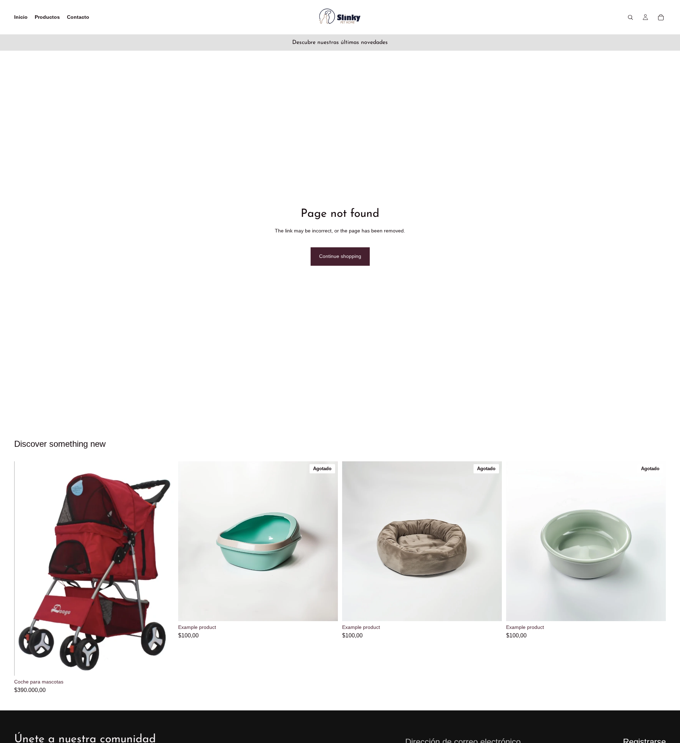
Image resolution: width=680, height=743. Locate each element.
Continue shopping (340, 256)
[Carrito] (661, 17)
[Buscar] (630, 17)
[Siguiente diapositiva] (163, 568)
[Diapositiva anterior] (24, 568)
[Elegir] (163, 665)
